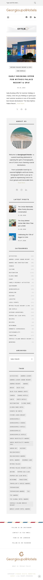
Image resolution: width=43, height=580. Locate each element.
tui (28, 491)
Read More (20, 103)
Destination (21, 272)
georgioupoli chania (17, 423)
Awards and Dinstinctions (21, 262)
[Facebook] (26, 17)
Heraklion (21, 292)
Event (21, 279)
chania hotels (23, 395)
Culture (21, 269)
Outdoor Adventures (21, 312)
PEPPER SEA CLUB (24, 471)
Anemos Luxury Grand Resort (21, 259)
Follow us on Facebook (21, 543)
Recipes (21, 319)
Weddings (21, 342)
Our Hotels (21, 71)
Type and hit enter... (12, 3)
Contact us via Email (21, 532)
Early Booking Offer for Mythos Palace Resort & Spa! (21, 79)
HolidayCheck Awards (17, 456)
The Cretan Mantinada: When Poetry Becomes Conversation (25, 209)
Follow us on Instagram (21, 527)
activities (14, 376)
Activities (21, 256)
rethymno (13, 479)
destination (14, 403)
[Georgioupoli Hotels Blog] (21, 10)
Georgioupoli (15, 419)
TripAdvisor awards (17, 491)
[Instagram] (30, 17)
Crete (12, 399)
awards (25, 383)
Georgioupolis (21, 289)
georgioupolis (15, 430)
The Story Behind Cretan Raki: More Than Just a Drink (25, 223)
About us (15, 566)
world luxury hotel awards (20, 509)
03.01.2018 (21, 87)
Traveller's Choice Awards (20, 483)
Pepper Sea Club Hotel (21, 315)
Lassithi (21, 299)
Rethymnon (21, 325)
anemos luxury (26, 376)
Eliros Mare (21, 276)
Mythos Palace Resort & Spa (21, 67)
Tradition (21, 335)
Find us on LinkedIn (21, 537)
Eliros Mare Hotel (17, 407)
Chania (21, 266)
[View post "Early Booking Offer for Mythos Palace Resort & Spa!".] (21, 49)
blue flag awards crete (19, 391)
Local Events (21, 302)
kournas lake (27, 460)
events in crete (16, 411)
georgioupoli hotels (17, 426)
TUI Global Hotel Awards (19, 499)
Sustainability (21, 332)
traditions (23, 479)
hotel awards (15, 460)
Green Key (13, 448)
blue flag (20, 387)
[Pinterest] (25, 109)
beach (12, 387)
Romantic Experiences (21, 329)
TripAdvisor (14, 487)
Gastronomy (21, 286)
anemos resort (15, 383)
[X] (17, 109)
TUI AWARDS (14, 495)
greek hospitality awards (19, 438)
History (21, 295)
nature (12, 471)
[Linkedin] (34, 17)
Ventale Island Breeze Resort (21, 338)
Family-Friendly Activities (21, 282)
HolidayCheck (15, 452)
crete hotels (21, 399)
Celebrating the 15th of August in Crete (25, 236)
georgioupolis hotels (18, 434)
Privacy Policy (25, 566)
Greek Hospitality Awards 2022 (19, 443)
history (23, 448)
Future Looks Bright (17, 415)
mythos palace (15, 464)
